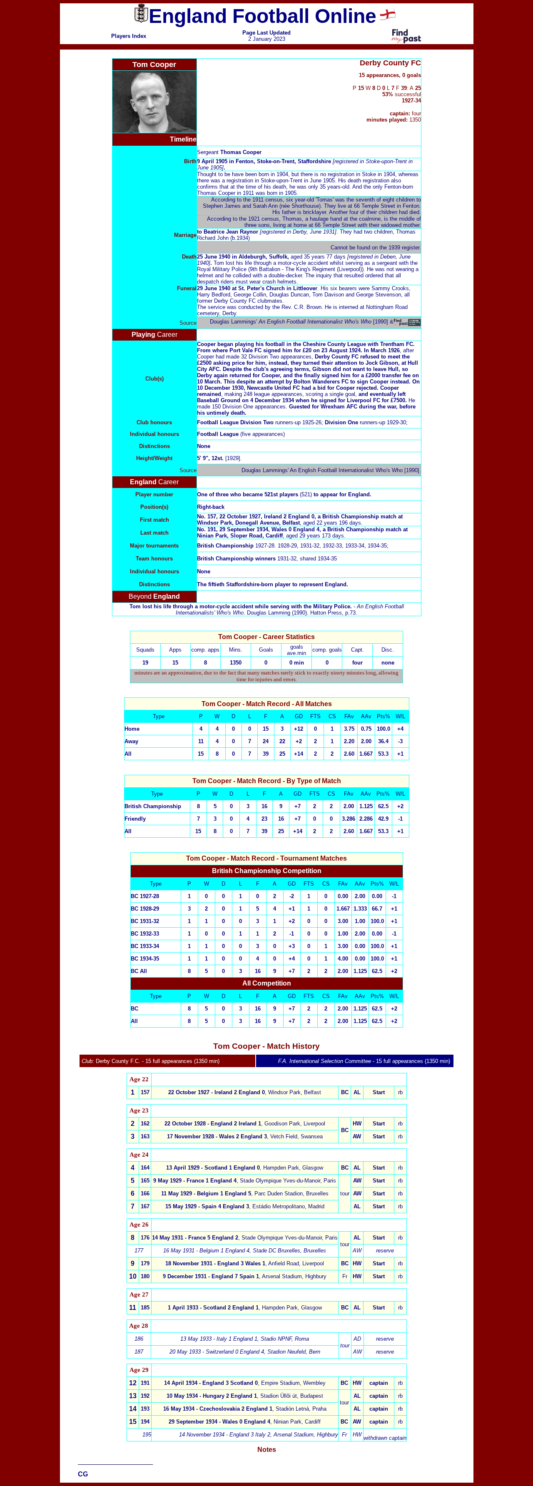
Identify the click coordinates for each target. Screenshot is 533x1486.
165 (145, 1180)
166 (145, 1193)
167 (145, 1206)
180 (145, 1276)
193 (145, 1409)
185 (145, 1307)
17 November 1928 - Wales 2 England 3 (217, 1136)
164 (145, 1168)
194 (145, 1422)
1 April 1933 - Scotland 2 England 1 (213, 1307)
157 (145, 1092)
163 (145, 1136)
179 (145, 1263)
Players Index (128, 36)
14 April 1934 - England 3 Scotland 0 (211, 1383)
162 (145, 1123)
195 (146, 1434)
